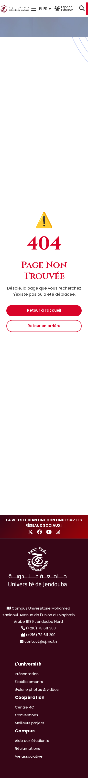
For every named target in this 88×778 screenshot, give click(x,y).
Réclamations (27, 748)
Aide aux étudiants (32, 740)
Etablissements (29, 681)
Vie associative (29, 756)
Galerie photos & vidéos (37, 689)
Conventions (26, 715)
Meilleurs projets (29, 722)
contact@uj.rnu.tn (40, 641)
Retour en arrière (44, 325)
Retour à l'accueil (44, 310)
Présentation (27, 673)
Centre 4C (24, 707)
